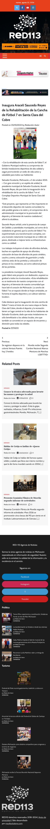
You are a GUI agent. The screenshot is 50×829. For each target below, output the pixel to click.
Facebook (25, 577)
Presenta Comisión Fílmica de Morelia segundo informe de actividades (22, 499)
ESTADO (15, 328)
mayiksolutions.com (14, 823)
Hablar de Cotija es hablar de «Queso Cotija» (22, 447)
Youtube (25, 599)
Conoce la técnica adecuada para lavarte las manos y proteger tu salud (23, 393)
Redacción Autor (32, 125)
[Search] (45, 56)
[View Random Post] (40, 56)
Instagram (25, 584)
